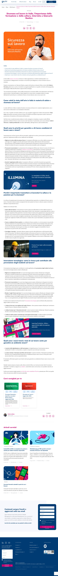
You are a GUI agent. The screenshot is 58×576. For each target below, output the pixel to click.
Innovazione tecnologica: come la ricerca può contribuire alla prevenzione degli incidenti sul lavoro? (29, 73)
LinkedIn (23, 366)
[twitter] (27, 28)
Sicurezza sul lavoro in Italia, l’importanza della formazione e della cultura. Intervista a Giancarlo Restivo (36, 7)
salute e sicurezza (14, 78)
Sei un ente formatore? (34, 547)
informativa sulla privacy (7, 560)
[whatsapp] (34, 28)
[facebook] (31, 28)
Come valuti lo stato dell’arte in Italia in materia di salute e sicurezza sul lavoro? (24, 68)
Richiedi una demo (33, 545)
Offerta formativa (22, 1)
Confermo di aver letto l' (47, 522)
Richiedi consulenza (51, 2)
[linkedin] (24, 28)
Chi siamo (17, 545)
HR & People (12, 7)
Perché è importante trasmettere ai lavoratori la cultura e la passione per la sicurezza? (25, 71)
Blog (30, 1)
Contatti (39, 1)
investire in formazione (27, 149)
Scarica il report (36, 333)
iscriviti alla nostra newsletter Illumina (30, 371)
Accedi (43, 1)
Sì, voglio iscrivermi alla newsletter (47, 527)
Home (3, 7)
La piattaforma (18, 549)
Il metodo (17, 547)
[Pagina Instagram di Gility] (6, 543)
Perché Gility (13, 1)
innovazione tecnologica (31, 300)
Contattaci (35, 253)
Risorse (34, 1)
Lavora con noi (32, 549)
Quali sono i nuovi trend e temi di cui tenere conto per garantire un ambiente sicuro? (25, 74)
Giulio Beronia (13, 462)
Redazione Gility (40, 460)
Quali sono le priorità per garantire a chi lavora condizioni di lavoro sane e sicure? (24, 70)
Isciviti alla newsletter (7, 565)
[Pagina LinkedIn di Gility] (3, 543)
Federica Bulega (30, 22)
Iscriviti (34, 185)
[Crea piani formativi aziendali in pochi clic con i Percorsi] (16, 473)
